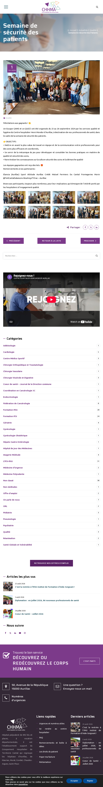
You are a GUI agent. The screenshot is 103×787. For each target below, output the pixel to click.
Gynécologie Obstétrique (15, 435)
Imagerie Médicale (11, 455)
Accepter (74, 781)
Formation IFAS (10, 410)
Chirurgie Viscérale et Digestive (18, 378)
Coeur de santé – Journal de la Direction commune (27, 384)
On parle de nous (11, 500)
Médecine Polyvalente (13, 474)
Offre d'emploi (10, 493)
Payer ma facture (47, 757)
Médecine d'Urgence (13, 467)
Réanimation (9, 538)
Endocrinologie (10, 397)
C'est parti (90, 661)
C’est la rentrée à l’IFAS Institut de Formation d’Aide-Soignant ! (45, 587)
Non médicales (10, 487)
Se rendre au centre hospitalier (53, 730)
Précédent (14, 240)
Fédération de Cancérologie (16, 403)
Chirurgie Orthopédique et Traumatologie (23, 365)
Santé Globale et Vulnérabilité (17, 545)
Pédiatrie (7, 512)
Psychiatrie (8, 525)
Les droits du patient (48, 751)
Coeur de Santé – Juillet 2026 (29, 614)
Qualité (9, 118)
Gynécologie (9, 429)
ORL (5, 506)
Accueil (73, 30)
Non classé (8, 480)
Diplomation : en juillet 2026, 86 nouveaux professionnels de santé (47, 600)
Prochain (89, 240)
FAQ (41, 737)
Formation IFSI (10, 416)
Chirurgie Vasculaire (12, 371)
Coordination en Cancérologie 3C (19, 390)
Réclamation (45, 762)
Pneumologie (9, 519)
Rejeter (90, 781)
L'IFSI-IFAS (8, 461)
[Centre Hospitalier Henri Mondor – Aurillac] (51, 7)
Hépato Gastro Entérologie (16, 442)
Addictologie (9, 345)
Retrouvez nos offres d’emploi (51, 563)
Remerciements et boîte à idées (53, 745)
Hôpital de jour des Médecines (17, 448)
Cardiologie (8, 352)
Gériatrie (7, 423)
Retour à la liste (51, 240)
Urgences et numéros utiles (52, 723)
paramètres (23, 784)
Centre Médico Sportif (14, 358)
